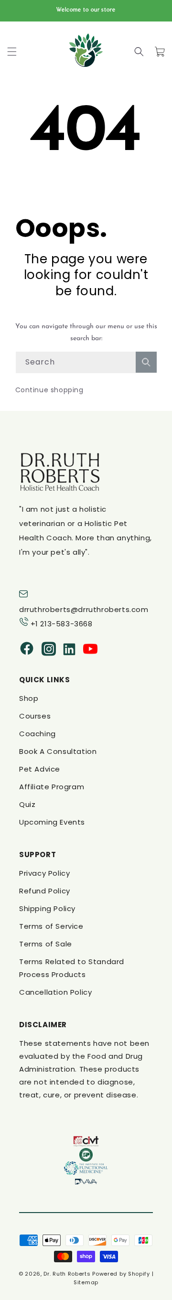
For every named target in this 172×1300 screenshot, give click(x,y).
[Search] (139, 51)
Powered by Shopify (121, 1274)
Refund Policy (44, 891)
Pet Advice (39, 769)
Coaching (37, 734)
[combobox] (86, 362)
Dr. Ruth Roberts (66, 1274)
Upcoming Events (52, 822)
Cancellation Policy (55, 992)
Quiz (27, 804)
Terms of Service (51, 926)
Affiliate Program (51, 787)
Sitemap (86, 1282)
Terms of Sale (45, 944)
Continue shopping (49, 390)
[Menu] (11, 51)
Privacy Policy (44, 873)
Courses (35, 716)
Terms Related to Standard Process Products (71, 967)
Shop (28, 698)
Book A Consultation (58, 751)
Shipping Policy (47, 908)
